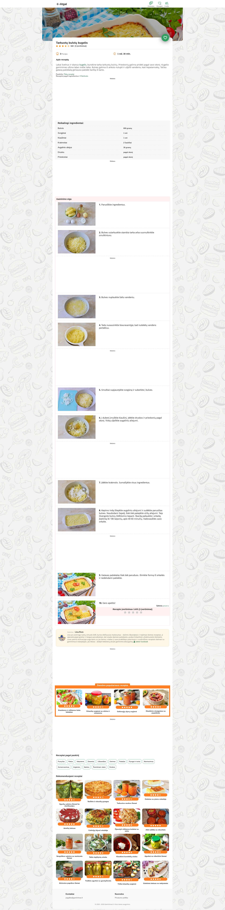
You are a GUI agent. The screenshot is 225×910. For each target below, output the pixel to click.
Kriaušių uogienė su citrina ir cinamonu (98, 712)
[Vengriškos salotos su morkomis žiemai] (69, 842)
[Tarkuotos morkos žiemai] (126, 789)
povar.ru (166, 606)
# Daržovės (84, 76)
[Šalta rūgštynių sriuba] (98, 843)
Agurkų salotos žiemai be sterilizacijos (69, 805)
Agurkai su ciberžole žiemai (156, 856)
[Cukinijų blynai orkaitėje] (98, 817)
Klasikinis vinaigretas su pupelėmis (156, 712)
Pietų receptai (69, 74)
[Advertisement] (84, 96)
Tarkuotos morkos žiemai (127, 803)
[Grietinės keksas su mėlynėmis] (155, 869)
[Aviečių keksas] (69, 816)
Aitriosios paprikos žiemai (69, 883)
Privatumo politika (121, 898)
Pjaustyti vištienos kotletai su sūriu (127, 830)
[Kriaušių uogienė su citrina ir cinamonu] (98, 698)
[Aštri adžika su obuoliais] (155, 817)
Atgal (63, 4)
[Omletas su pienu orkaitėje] (155, 787)
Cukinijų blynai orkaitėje (98, 830)
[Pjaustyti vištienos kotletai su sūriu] (126, 816)
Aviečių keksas (69, 828)
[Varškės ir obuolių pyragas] (98, 788)
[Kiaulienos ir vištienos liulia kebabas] (69, 697)
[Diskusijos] (153, 3)
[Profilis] (167, 3)
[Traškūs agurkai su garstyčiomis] (98, 868)
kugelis (82, 64)
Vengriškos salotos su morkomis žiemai (69, 857)
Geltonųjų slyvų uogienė (127, 711)
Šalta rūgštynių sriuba (98, 857)
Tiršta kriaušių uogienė (127, 884)
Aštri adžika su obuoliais (155, 830)
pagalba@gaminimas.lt (74, 898)
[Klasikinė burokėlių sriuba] (126, 842)
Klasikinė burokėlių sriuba (126, 856)
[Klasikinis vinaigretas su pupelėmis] (156, 698)
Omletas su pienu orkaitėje (155, 799)
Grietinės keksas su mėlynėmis (155, 883)
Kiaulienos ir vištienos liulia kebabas (69, 711)
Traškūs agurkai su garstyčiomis (98, 881)
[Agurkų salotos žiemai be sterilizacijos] (69, 789)
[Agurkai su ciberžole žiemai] (155, 842)
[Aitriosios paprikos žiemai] (69, 869)
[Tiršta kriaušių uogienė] (126, 870)
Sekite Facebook (141, 642)
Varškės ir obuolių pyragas (98, 801)
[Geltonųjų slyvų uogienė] (127, 698)
